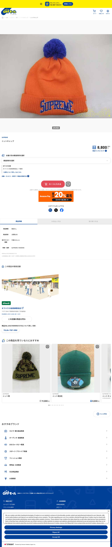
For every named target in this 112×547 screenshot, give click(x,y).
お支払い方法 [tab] (56, 221)
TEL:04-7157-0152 (10, 330)
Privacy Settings (56, 527)
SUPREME (5, 137)
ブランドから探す (8, 507)
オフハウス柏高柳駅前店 (11, 308)
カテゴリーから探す (9, 504)
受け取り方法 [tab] (93, 221)
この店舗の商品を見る (17, 319)
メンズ (12, 17)
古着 (7, 17)
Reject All (56, 532)
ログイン (59, 507)
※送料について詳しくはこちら (12, 172)
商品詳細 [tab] (19, 221)
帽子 (17, 17)
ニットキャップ (24, 17)
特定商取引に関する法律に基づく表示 (11, 314)
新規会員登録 (60, 504)
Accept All (56, 537)
